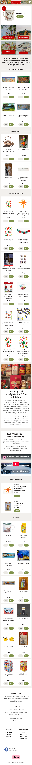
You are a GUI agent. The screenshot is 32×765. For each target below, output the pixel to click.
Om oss (23, 732)
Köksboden (23, 53)
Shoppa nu (20, 16)
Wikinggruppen (20, 762)
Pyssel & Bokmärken (8, 52)
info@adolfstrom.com (16, 701)
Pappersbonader (8, 38)
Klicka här (8, 447)
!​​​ (14, 750)
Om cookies (23, 738)
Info (6, 97)
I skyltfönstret (23, 734)
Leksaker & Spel (23, 38)
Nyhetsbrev (23, 736)
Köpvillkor (9, 734)
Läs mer (17, 496)
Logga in (8, 736)
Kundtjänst (9, 732)
